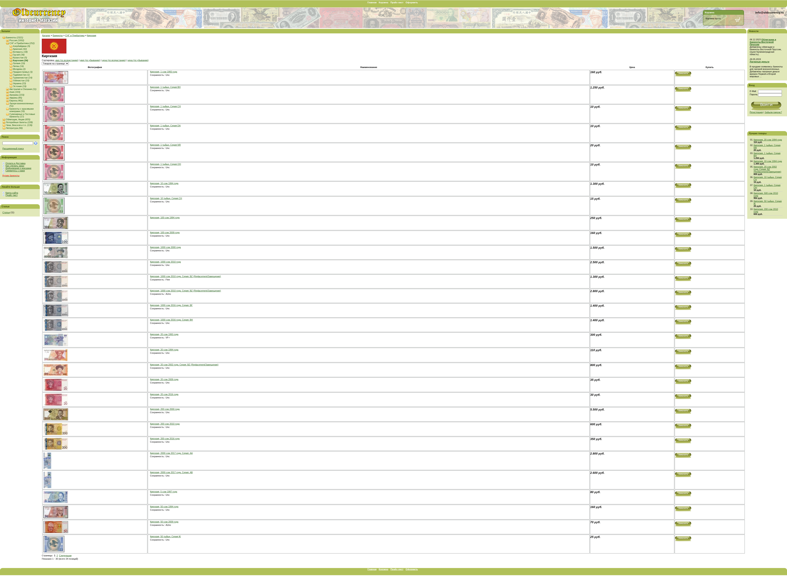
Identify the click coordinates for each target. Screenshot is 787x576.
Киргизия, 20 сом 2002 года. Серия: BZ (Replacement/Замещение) (184, 364)
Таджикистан (21, 75)
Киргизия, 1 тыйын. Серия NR (165, 145)
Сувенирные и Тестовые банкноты (22, 115)
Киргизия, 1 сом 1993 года (163, 71)
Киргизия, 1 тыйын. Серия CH (165, 106)
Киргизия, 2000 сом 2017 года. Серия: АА (171, 453)
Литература (14, 128)
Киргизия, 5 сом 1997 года (163, 491)
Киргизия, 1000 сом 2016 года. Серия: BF (171, 305)
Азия (14, 92)
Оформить (412, 2)
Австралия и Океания (22, 89)
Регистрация (756, 112)
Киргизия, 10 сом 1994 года (164, 183)
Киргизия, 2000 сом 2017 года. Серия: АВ (171, 472)
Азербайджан (21, 46)
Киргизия (20, 60)
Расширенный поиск (13, 148)
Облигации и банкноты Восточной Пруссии (763, 42)
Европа (16, 100)
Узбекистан (21, 80)
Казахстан (20, 57)
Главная (371, 2)
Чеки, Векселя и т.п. (19, 125)
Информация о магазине (18, 168)
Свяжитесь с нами (15, 170)
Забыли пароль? (773, 112)
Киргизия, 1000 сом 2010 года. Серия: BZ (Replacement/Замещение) (185, 276)
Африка (15, 97)
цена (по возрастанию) (114, 60)
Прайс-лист (396, 2)
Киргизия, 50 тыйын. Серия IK (165, 536)
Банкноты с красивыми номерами (21, 110)
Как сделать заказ (15, 165)
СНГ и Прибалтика (22, 43)
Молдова (19, 69)
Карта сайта (12, 193)
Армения (20, 49)
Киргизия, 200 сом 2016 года (165, 438)
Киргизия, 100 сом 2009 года (165, 232)
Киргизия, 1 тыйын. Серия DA (165, 125)
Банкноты (14, 37)
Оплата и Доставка (15, 163)
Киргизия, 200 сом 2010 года (165, 424)
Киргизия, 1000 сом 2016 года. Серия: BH (171, 320)
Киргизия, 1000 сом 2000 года (165, 247)
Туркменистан (22, 77)
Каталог (46, 35)
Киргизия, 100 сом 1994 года (165, 217)
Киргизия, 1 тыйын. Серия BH (165, 87)
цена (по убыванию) (138, 60)
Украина (19, 83)
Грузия (19, 54)
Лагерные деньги (759, 61)
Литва (18, 66)
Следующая (65, 555)
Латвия (19, 63)
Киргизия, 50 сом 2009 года (164, 521)
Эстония (19, 86)
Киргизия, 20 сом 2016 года (164, 394)
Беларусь (20, 52)
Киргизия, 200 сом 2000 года (165, 409)
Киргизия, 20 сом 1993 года (164, 334)
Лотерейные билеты (19, 122)
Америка (16, 95)
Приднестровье (23, 72)
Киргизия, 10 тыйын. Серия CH (166, 198)
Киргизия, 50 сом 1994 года (164, 506)
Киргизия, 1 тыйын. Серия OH (165, 164)
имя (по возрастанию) (66, 60)
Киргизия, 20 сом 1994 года (164, 349)
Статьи (6, 212)
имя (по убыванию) (90, 60)
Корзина (383, 2)
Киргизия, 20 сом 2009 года (164, 379)
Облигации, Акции (18, 119)
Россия (16, 40)
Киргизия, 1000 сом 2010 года (165, 262)
